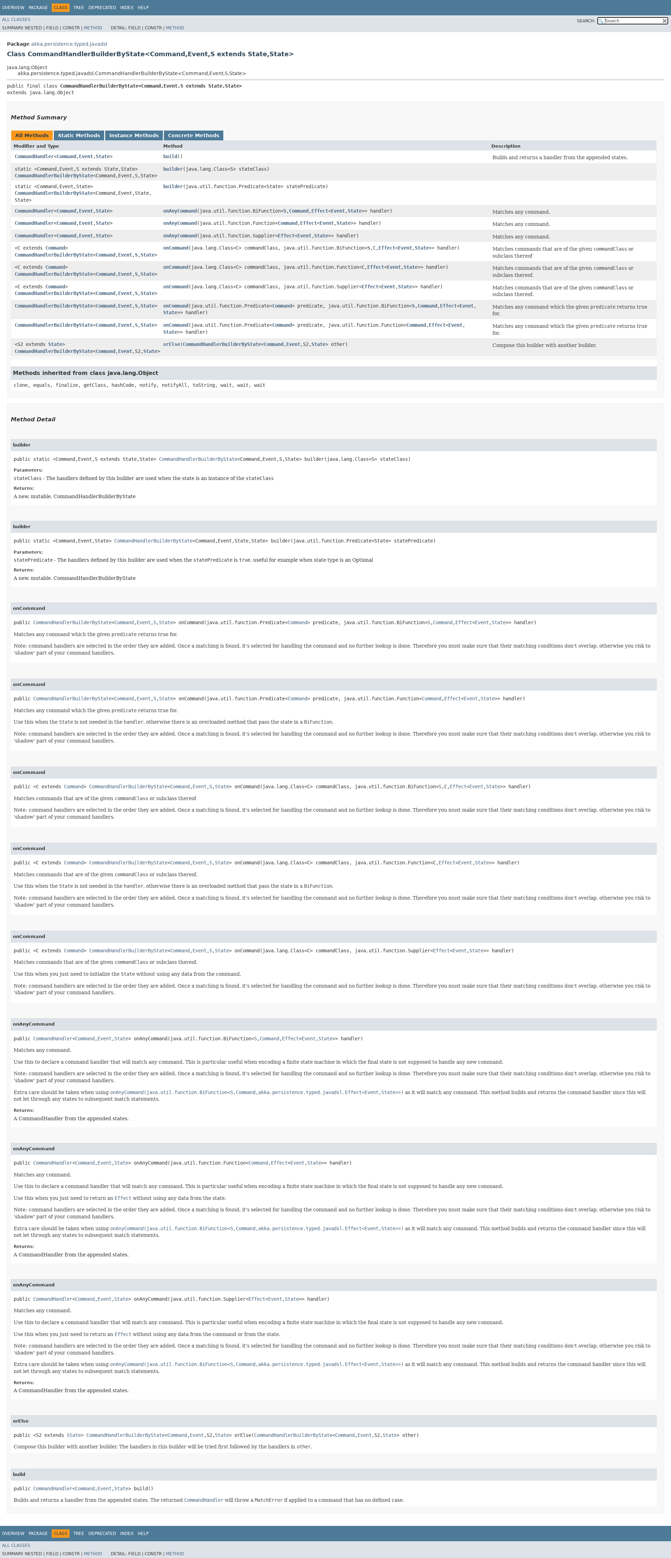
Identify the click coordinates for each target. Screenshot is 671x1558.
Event (86, 156)
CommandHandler (34, 156)
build (170, 156)
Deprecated (102, 7)
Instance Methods (134, 135)
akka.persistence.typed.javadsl (69, 44)
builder (173, 169)
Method (93, 27)
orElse (171, 344)
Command (66, 156)
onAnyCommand (180, 211)
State (103, 156)
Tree (78, 7)
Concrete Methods (193, 135)
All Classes (16, 19)
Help (143, 7)
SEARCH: (586, 21)
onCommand (175, 248)
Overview (13, 7)
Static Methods (79, 135)
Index (127, 7)
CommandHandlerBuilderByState (54, 175)
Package (38, 7)
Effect (319, 211)
